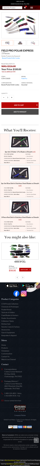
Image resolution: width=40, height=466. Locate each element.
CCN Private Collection (9, 304)
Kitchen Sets (6, 324)
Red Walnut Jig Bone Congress (15, 464)
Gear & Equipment (8, 333)
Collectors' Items (7, 321)
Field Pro (24, 78)
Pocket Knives (6, 310)
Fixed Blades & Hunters (9, 315)
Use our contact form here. (12, 400)
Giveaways (5, 351)
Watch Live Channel (8, 359)
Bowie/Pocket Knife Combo (11, 58)
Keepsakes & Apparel (9, 335)
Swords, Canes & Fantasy (10, 327)
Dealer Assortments (8, 318)
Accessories (5, 330)
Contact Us (5, 357)
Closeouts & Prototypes (10, 307)
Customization (6, 354)
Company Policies (20, 415)
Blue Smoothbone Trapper (12, 460)
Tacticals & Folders (8, 312)
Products (4, 348)
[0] (25, 8)
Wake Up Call (20, 262)
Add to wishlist (20, 112)
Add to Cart (19, 105)
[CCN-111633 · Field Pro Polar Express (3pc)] (20, 25)
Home (3, 345)
